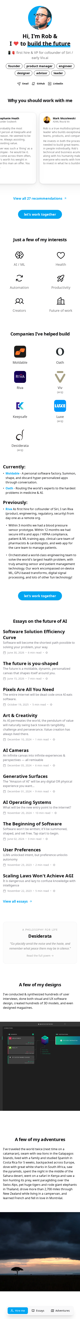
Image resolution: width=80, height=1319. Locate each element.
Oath (9, 488)
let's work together (40, 214)
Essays (40, 1310)
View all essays (15, 901)
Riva (9, 509)
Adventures (62, 1310)
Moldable (12, 473)
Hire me (20, 1310)
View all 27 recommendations (37, 198)
